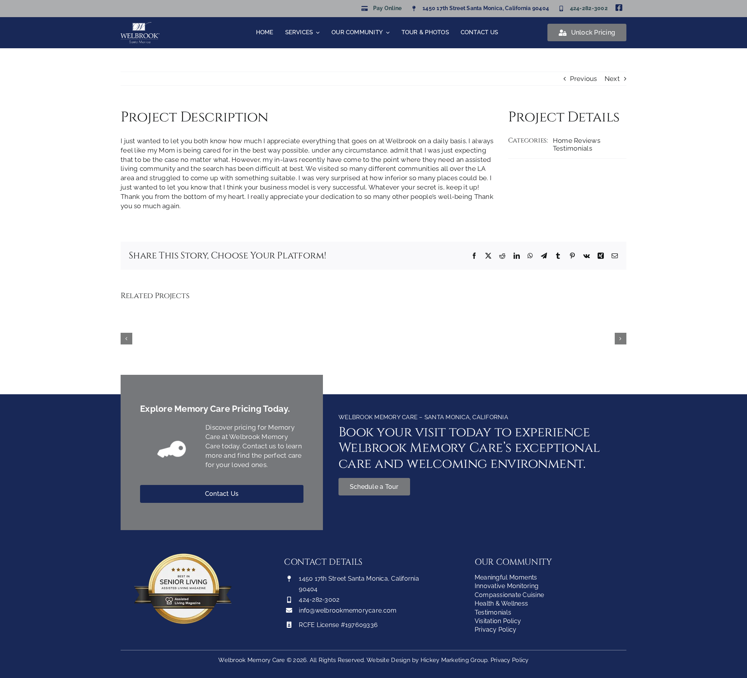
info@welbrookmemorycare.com (347, 610)
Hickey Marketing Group (454, 660)
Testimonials (572, 148)
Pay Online (387, 8)
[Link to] (173, 450)
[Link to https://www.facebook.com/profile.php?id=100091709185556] (618, 8)
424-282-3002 (589, 8)
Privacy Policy (510, 660)
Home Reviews (576, 140)
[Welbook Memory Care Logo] (140, 25)
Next (612, 79)
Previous (583, 79)
